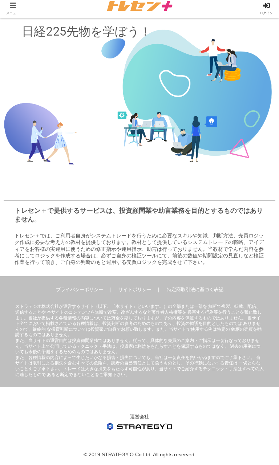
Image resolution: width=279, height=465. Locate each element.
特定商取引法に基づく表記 (195, 289)
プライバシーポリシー (79, 289)
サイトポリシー (134, 289)
